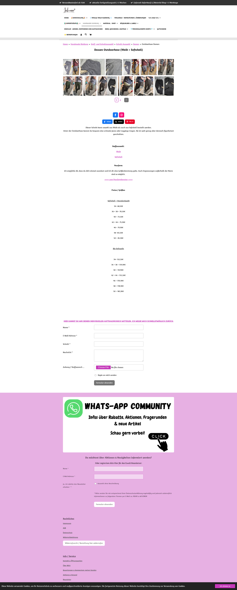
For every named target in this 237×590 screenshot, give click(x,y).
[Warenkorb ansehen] (90, 35)
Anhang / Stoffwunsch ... (73, 367)
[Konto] (81, 35)
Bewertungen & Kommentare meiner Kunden (79, 570)
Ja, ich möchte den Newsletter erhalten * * (74, 485)
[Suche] (85, 34)
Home (65, 44)
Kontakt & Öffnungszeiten (72, 561)
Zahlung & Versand (70, 575)
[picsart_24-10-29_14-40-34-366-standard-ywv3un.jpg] (148, 67)
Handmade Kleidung (79, 44)
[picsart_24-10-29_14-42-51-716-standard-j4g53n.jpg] (71, 67)
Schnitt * (66, 344)
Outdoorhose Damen (150, 44)
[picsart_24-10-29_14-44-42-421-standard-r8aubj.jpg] (114, 67)
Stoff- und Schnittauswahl (102, 44)
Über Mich (66, 565)
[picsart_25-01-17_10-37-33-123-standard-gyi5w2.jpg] (143, 86)
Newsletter (67, 579)
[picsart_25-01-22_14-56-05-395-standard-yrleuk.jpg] (164, 86)
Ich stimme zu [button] (225, 586)
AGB (64, 528)
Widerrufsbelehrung (70, 537)
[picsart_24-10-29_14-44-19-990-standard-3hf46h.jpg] (131, 67)
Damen (136, 44)
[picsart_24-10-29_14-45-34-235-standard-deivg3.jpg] (92, 67)
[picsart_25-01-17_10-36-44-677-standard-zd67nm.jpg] (125, 86)
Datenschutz (67, 532)
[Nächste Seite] (126, 100)
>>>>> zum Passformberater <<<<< (119, 179)
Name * (66, 327)
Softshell (118, 157)
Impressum (67, 523)
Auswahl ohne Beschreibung (108, 483)
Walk (118, 151)
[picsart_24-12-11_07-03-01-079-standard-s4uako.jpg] (73, 86)
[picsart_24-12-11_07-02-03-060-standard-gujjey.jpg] (90, 86)
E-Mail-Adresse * (70, 335)
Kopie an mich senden (107, 375)
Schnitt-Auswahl (123, 44)
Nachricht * (68, 352)
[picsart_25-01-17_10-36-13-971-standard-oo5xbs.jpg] (107, 86)
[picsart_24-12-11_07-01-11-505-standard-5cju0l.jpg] (166, 67)
